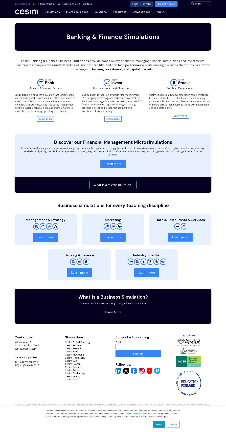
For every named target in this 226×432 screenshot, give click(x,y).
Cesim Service (73, 345)
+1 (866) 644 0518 (71, 3)
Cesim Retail (72, 370)
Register (146, 3)
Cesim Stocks (72, 379)
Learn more (45, 118)
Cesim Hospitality (75, 357)
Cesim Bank (71, 360)
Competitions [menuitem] (141, 12)
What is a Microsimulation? (113, 185)
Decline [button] (173, 424)
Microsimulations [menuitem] (77, 12)
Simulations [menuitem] (52, 12)
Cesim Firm (71, 351)
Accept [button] (159, 424)
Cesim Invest (72, 376)
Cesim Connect (73, 367)
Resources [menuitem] (119, 12)
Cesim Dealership (75, 373)
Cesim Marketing (74, 354)
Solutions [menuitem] (100, 12)
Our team (87, 3)
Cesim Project (73, 348)
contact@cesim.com (25, 348)
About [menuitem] (160, 12)
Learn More (113, 312)
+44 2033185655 (45, 3)
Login (135, 3)
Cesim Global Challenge (78, 342)
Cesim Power (72, 363)
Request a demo (166, 3)
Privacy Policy (132, 413)
